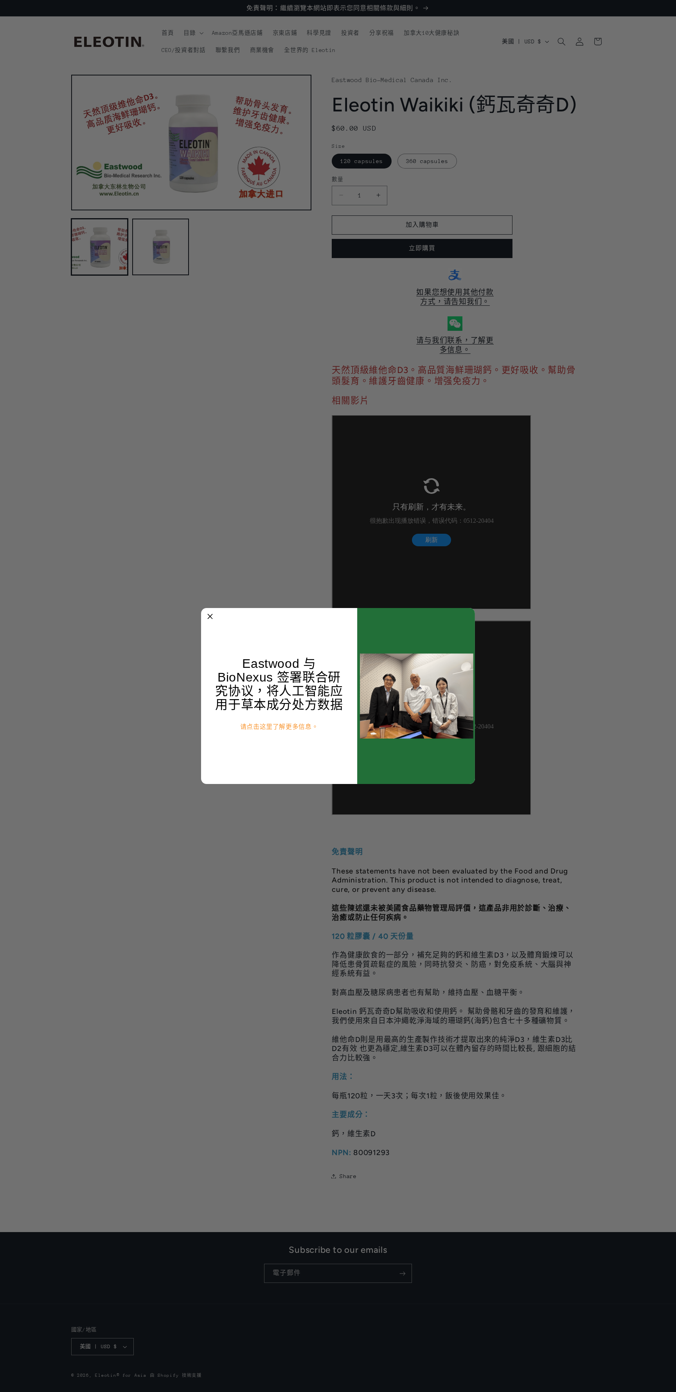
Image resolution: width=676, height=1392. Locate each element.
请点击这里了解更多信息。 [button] (279, 726)
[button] (210, 617)
